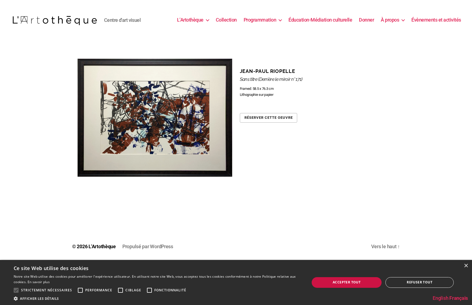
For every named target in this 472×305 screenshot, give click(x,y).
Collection (226, 20)
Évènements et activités (436, 20)
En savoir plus (39, 282)
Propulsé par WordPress (147, 246)
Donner (366, 20)
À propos (390, 20)
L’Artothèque (190, 20)
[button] (157, 298)
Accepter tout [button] (347, 282)
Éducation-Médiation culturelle (320, 20)
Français (458, 298)
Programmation (260, 20)
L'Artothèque (102, 246)
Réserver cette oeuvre (268, 118)
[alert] (236, 282)
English (440, 298)
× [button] (466, 266)
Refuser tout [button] (419, 282)
